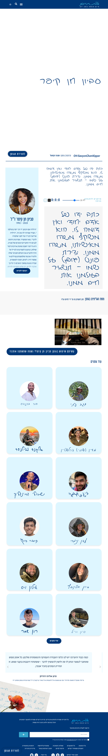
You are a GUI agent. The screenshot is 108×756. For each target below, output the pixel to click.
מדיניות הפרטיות (71, 740)
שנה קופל (55, 155)
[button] (21, 4)
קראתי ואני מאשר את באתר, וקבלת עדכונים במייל (70, 740)
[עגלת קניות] (10, 4)
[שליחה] (23, 734)
